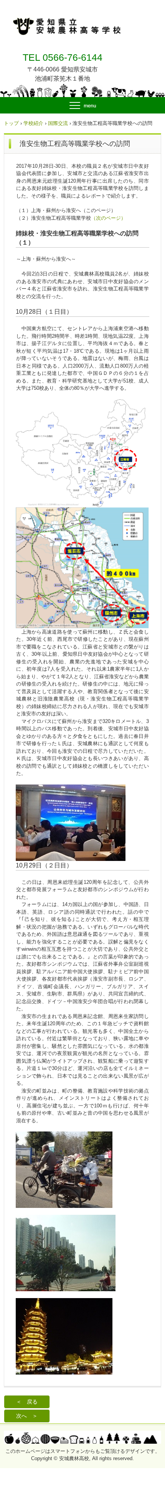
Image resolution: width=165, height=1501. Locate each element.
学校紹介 (33, 123)
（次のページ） (108, 218)
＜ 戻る (27, 1402)
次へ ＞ (27, 1416)
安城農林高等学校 (60, 8)
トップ (11, 123)
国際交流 (58, 123)
